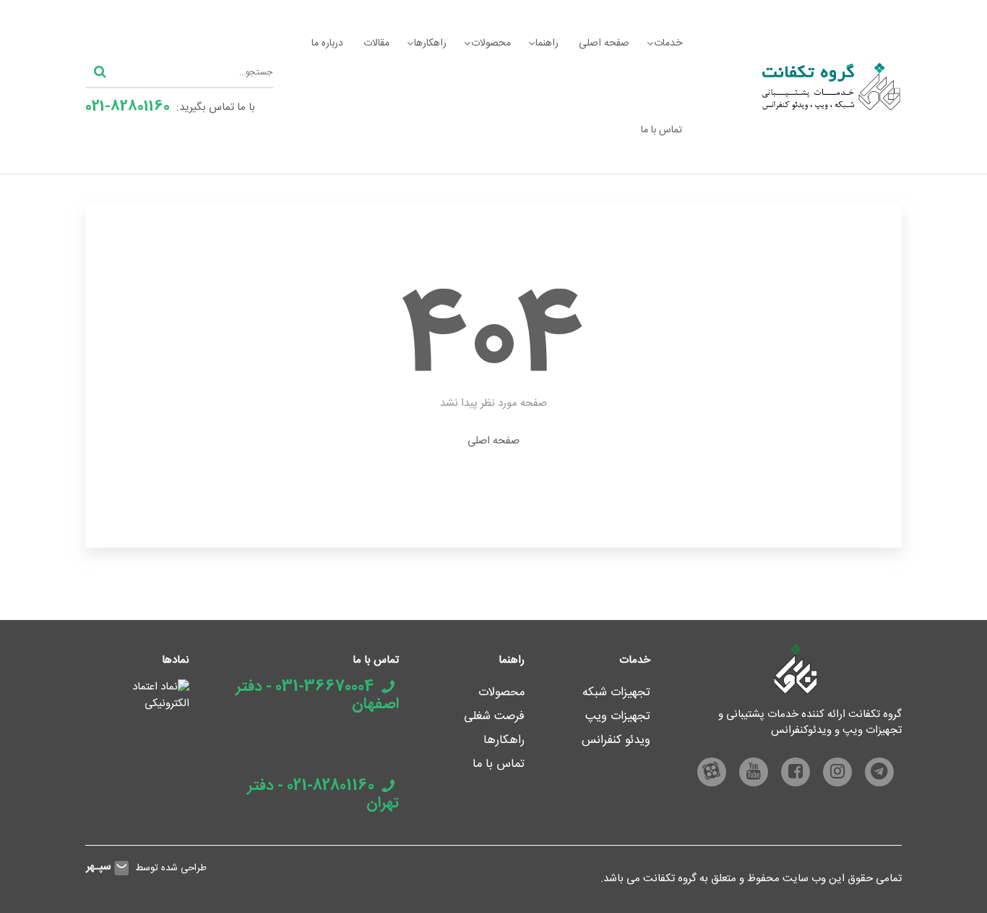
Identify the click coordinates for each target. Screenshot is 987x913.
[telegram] (879, 771)
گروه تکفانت (670, 879)
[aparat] (711, 771)
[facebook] (795, 771)
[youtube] (753, 771)
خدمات (668, 43)
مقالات (376, 43)
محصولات (491, 43)
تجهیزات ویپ (617, 716)
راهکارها (430, 43)
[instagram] (837, 771)
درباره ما (327, 43)
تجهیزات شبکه (616, 692)
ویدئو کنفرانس (616, 740)
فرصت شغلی (494, 716)
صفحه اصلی (604, 43)
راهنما (547, 43)
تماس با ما (661, 130)
